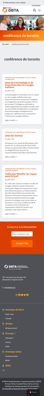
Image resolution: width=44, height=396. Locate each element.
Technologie (9, 79)
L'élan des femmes (14, 135)
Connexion (36, 5)
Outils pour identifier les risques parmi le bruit (21, 174)
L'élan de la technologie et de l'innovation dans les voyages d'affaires (19, 85)
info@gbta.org (9, 287)
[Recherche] (34, 10)
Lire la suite (11, 120)
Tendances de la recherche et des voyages (20, 77)
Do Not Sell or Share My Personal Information (20, 388)
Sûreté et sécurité (11, 170)
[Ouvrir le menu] (39, 10)
